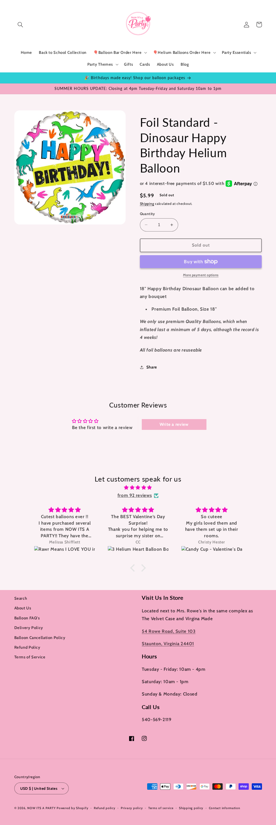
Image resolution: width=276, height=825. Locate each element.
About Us (22, 608)
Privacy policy (132, 808)
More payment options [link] (201, 275)
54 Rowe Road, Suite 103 (169, 631)
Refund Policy (27, 647)
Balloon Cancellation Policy (39, 637)
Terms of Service (30, 657)
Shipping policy (191, 808)
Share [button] (151, 367)
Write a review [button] (174, 424)
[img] (137, 488)
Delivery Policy (28, 627)
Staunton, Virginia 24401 (168, 643)
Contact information (224, 808)
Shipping (147, 204)
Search (20, 598)
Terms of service (161, 808)
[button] (20, 24)
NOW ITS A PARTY (41, 808)
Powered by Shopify (72, 808)
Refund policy (104, 808)
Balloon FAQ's (27, 618)
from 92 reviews (135, 495)
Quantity (147, 214)
